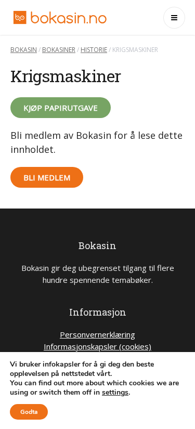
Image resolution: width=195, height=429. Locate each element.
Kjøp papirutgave (60, 107)
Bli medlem (46, 177)
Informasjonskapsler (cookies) (97, 346)
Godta (28, 412)
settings (115, 392)
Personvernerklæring (97, 334)
